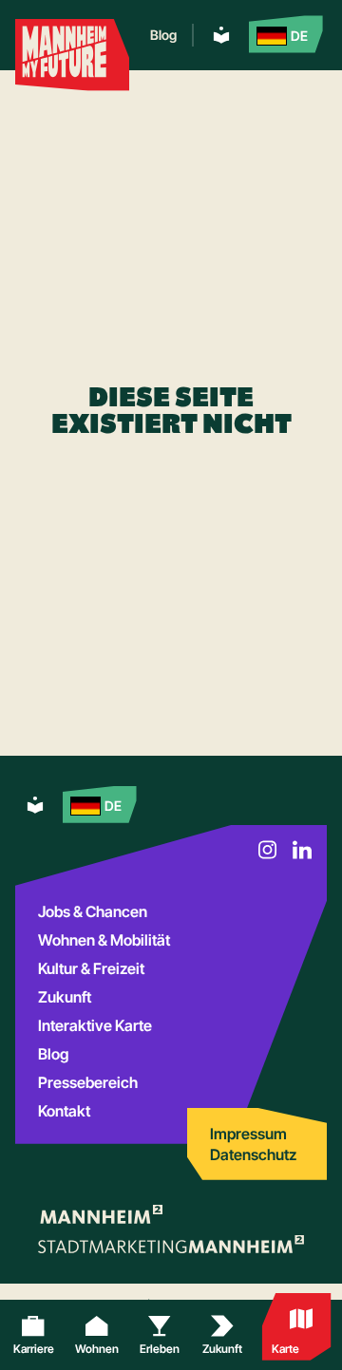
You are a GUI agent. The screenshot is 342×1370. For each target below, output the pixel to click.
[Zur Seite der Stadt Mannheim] (100, 1214)
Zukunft (64, 996)
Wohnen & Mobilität (104, 939)
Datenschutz (253, 1154)
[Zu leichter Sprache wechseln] (221, 34)
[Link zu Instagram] (267, 849)
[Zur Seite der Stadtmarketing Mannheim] (171, 1244)
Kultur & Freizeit (91, 968)
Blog (163, 35)
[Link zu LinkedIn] (302, 849)
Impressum (248, 1133)
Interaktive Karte (95, 1025)
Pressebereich (88, 1082)
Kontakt (64, 1110)
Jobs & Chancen (92, 911)
